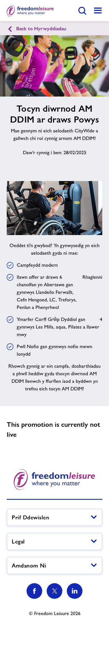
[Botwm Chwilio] (82, 10)
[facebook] (34, 591)
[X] (54, 591)
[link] (97, 10)
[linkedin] (74, 591)
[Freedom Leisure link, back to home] (30, 10)
